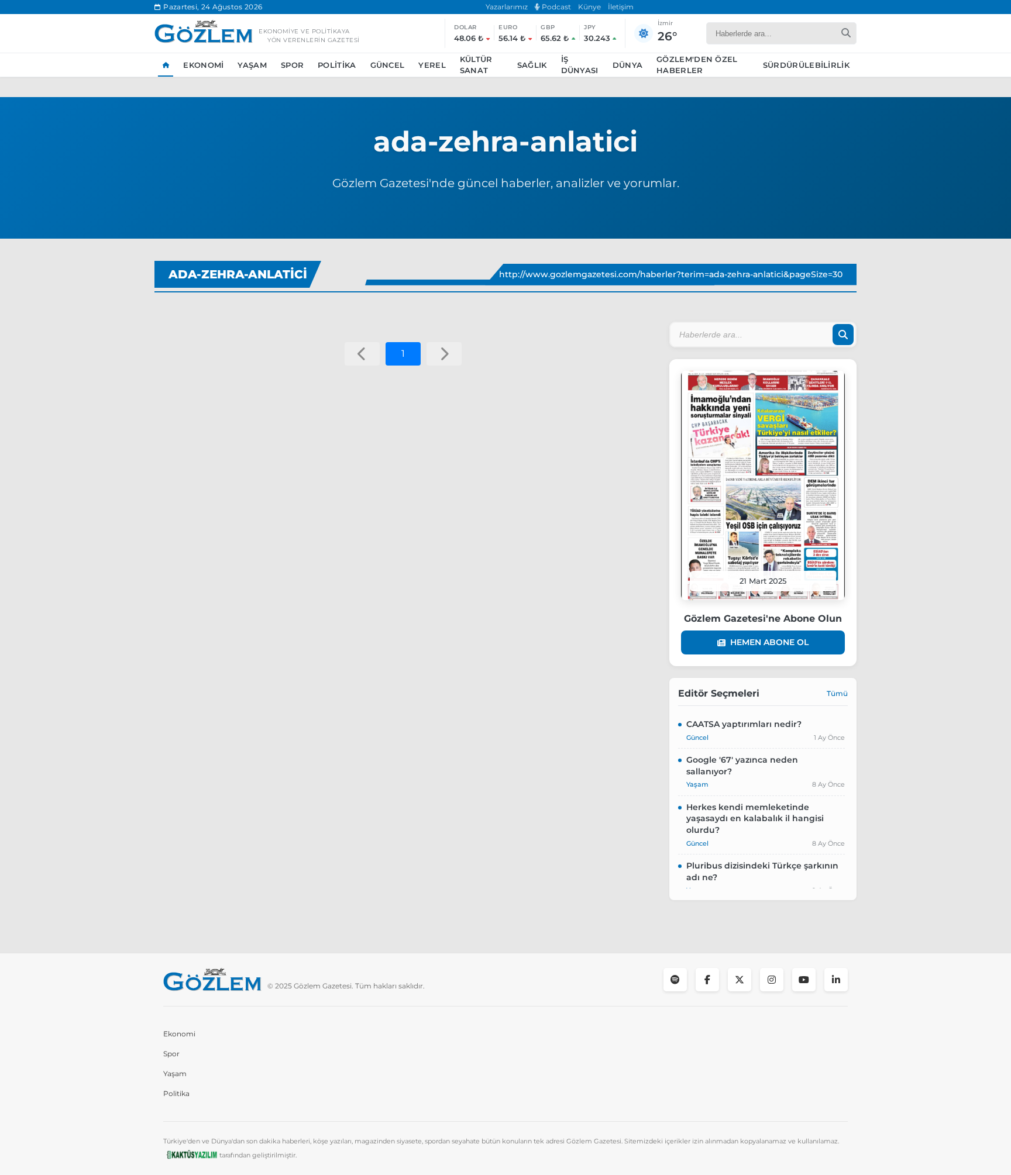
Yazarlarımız (507, 6)
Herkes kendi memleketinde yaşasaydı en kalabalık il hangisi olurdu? (755, 818)
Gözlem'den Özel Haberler (697, 64)
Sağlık (532, 65)
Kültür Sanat (476, 64)
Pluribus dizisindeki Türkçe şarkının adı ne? (762, 871)
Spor (292, 65)
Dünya (628, 65)
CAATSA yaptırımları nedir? (744, 724)
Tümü (837, 693)
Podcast (555, 6)
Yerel (432, 65)
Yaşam (252, 65)
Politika (337, 65)
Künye (589, 6)
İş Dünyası (580, 64)
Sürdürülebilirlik (806, 65)
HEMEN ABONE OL (769, 642)
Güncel (387, 65)
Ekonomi (203, 65)
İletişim (621, 6)
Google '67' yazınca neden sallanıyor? (742, 765)
